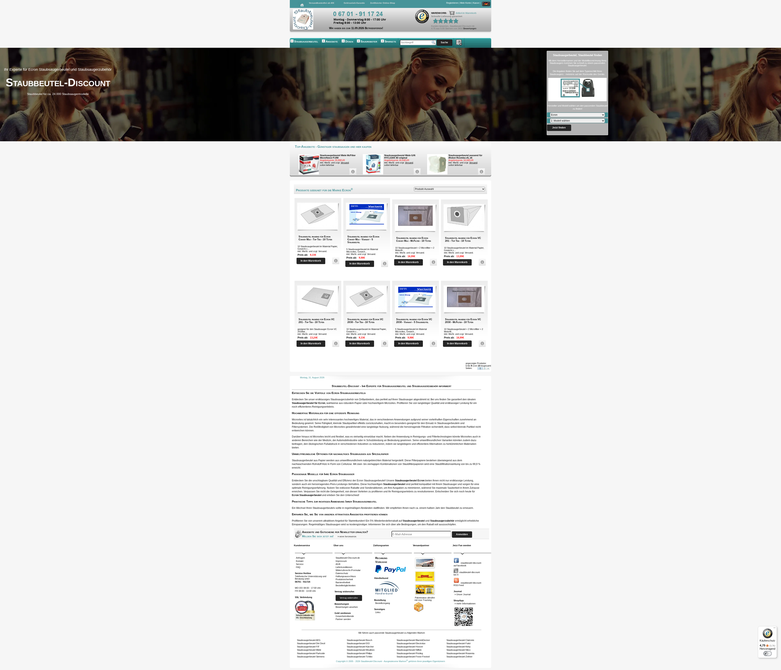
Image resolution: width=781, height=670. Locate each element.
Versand (345, 162)
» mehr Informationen (465, 603)
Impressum (341, 561)
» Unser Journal (462, 594)
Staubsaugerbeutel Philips (359, 653)
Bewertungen (469, 28)
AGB (338, 564)
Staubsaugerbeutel (306, 41)
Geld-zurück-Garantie (354, 3)
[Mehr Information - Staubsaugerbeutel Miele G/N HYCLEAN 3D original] (416, 171)
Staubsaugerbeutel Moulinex (361, 650)
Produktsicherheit (344, 579)
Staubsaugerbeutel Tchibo (359, 656)
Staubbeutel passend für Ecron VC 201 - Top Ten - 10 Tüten (463, 239)
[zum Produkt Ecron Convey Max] (334, 260)
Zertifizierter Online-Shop (382, 3)
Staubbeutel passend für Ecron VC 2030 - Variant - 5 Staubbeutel (414, 321)
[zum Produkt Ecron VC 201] (481, 262)
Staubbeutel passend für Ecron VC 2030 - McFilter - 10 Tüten (463, 321)
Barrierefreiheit (343, 582)
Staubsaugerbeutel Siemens (311, 656)
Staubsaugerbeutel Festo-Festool (413, 656)
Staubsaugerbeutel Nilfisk (409, 650)
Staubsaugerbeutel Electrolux (411, 643)
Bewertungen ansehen (347, 607)
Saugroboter (369, 41)
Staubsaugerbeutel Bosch (359, 640)
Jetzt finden (559, 127)
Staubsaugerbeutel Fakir (458, 643)
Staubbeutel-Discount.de (348, 558)
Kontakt (299, 561)
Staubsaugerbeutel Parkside (311, 653)
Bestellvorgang (382, 603)
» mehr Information (347, 536)
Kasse (476, 3)
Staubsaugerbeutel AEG (309, 640)
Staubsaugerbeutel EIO (358, 643)
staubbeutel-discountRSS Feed (467, 584)
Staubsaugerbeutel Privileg (410, 653)
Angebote (332, 41)
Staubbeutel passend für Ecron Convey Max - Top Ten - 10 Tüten (315, 238)
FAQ (298, 567)
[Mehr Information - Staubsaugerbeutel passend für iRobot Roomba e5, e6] (480, 171)
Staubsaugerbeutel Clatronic (460, 640)
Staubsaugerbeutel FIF (308, 646)
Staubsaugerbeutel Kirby (458, 646)
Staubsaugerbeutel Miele (309, 650)
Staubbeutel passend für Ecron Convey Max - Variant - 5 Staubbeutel (363, 239)
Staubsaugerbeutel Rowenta (460, 653)
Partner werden (343, 619)
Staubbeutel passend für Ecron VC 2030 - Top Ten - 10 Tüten (365, 321)
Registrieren (452, 3)
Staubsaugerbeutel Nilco (458, 650)
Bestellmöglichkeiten (346, 585)
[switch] (768, 653)
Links (378, 612)
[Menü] (774, 628)
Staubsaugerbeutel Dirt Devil (311, 643)
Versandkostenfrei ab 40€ (321, 3)
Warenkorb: (439, 13)
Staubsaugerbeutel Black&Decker (413, 640)
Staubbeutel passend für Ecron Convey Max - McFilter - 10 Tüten (413, 239)
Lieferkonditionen (344, 567)
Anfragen (300, 558)
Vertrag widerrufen (349, 598)
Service (299, 564)
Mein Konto (465, 3)
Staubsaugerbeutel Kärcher (360, 646)
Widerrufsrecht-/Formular (348, 570)
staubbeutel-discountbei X (467, 573)
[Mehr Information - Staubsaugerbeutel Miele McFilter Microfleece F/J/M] (351, 171)
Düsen (349, 41)
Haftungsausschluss (346, 576)
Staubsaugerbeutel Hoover (410, 646)
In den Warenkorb (311, 260)
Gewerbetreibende (345, 616)
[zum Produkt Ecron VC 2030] (383, 343)
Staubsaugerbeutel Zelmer (459, 656)
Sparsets (390, 41)
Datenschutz (342, 573)
